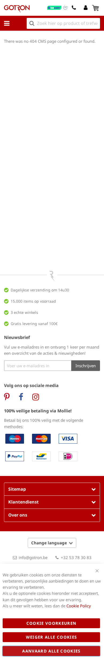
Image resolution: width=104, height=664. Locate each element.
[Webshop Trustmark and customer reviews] (58, 8)
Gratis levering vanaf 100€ (34, 323)
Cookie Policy (78, 605)
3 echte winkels (24, 312)
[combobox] (63, 23)
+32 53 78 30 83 (76, 557)
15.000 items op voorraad (33, 301)
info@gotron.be (33, 557)
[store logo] (17, 9)
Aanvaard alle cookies (51, 651)
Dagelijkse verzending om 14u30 (40, 289)
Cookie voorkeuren (51, 623)
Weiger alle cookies (51, 637)
